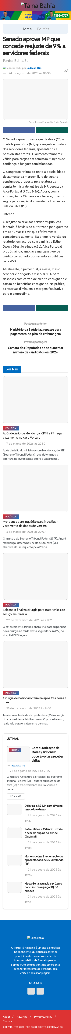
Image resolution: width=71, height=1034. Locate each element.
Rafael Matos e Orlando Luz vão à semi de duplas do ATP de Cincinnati (44, 833)
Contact (7, 1021)
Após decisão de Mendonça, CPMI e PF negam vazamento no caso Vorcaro (33, 435)
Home (26, 29)
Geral (15, 750)
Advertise (22, 1017)
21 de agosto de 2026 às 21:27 (30, 771)
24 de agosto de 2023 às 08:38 (30, 73)
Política (43, 29)
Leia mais (15, 796)
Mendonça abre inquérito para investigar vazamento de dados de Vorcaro (30, 524)
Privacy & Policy (43, 1017)
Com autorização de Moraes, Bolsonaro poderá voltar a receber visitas (47, 754)
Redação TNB (34, 68)
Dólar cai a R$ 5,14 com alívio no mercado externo (44, 807)
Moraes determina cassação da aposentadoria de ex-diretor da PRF (44, 860)
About (6, 1017)
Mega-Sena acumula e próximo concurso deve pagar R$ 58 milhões (43, 887)
